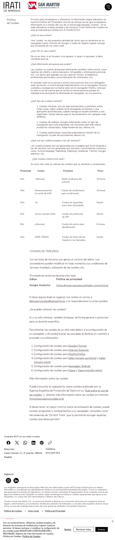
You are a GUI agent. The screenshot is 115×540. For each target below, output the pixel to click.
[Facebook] (8, 443)
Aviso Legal (33, 510)
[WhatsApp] (25, 443)
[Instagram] (8, 480)
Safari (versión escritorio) (82, 358)
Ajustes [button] (67, 529)
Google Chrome (77, 346)
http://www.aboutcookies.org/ (46, 399)
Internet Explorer (78, 350)
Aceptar (101, 529)
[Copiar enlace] (50, 443)
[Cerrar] (112, 522)
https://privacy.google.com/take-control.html (82, 285)
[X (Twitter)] (17, 443)
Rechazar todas (83, 529)
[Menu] (108, 7)
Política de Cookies (13, 510)
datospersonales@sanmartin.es (47, 301)
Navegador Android (79, 366)
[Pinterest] (42, 443)
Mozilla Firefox (76, 354)
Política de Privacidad (55, 510)
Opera (71, 370)
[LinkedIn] (16, 480)
